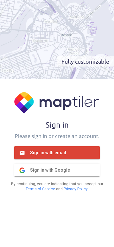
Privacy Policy (75, 189)
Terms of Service (40, 189)
